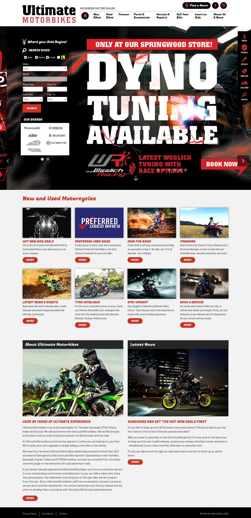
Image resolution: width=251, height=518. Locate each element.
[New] (25, 57)
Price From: (28, 84)
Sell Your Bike (183, 15)
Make (25, 64)
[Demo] (36, 57)
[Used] (47, 57)
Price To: (51, 84)
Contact (63, 513)
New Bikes (97, 15)
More (30, 498)
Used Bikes (109, 15)
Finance (124, 14)
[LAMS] (58, 57)
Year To (51, 94)
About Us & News (220, 15)
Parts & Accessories (142, 15)
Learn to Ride (200, 15)
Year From (28, 94)
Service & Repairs (163, 15)
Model (26, 74)
